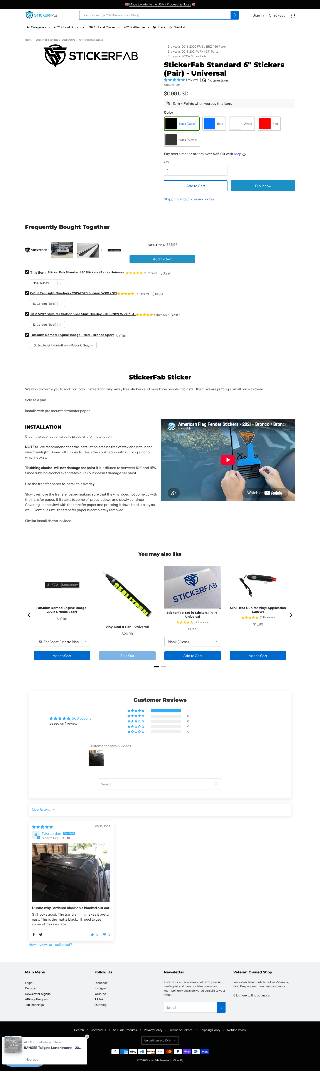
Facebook (101, 983)
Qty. (167, 162)
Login (28, 983)
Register (31, 988)
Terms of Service (181, 1030)
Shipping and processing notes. (189, 199)
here (244, 995)
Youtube (100, 994)
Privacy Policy (153, 1030)
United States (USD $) (157, 1040)
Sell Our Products (125, 1030)
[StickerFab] (41, 15)
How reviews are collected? (50, 944)
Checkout (277, 15)
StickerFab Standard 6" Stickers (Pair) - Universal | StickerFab (69, 39)
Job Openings (34, 1005)
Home (28, 39)
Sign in (258, 15)
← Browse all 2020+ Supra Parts (185, 56)
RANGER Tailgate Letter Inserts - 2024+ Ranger (53, 1048)
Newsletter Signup (38, 994)
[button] (174, 80)
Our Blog (100, 1005)
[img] (42, 827)
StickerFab (172, 85)
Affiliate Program (36, 999)
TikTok (98, 999)
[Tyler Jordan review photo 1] (71, 872)
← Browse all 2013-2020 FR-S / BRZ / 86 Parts (195, 46)
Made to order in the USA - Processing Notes (160, 4)
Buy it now (263, 186)
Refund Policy (236, 1030)
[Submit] (235, 15)
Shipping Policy (210, 1030)
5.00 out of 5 (81, 718)
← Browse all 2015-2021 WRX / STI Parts (191, 51)
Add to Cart (195, 186)
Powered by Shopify (171, 1060)
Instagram (101, 988)
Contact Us (98, 1030)
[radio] (182, 123)
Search (79, 1030)
